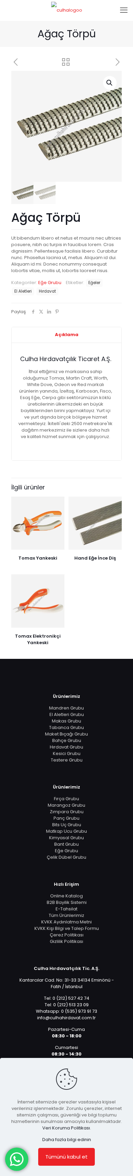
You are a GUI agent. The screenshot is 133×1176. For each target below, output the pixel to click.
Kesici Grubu (66, 753)
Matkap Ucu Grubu (66, 831)
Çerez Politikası (67, 935)
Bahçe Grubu (66, 740)
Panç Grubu (66, 818)
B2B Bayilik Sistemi (67, 902)
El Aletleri (23, 291)
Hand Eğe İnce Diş (95, 558)
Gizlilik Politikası (66, 941)
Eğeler (94, 282)
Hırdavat (47, 291)
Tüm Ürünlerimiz (66, 915)
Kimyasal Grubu (66, 837)
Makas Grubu (66, 721)
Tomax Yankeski (37, 558)
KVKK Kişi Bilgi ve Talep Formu (66, 928)
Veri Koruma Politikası (66, 1128)
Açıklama (66, 334)
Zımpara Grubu (67, 811)
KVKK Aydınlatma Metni (66, 922)
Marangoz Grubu (66, 805)
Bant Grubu (66, 844)
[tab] (66, 335)
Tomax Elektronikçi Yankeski (38, 639)
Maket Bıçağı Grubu (66, 734)
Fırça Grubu (66, 798)
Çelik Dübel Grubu (66, 857)
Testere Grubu (67, 760)
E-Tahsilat (66, 909)
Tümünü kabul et (66, 1156)
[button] (110, 83)
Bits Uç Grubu (66, 824)
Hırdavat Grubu (66, 747)
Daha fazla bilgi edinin (66, 1139)
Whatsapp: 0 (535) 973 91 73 (66, 1011)
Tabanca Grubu (66, 727)
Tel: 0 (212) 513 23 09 (67, 1004)
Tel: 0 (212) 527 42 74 (66, 998)
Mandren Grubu (66, 708)
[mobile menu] (124, 10)
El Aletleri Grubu (66, 714)
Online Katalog (66, 896)
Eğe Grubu (49, 282)
